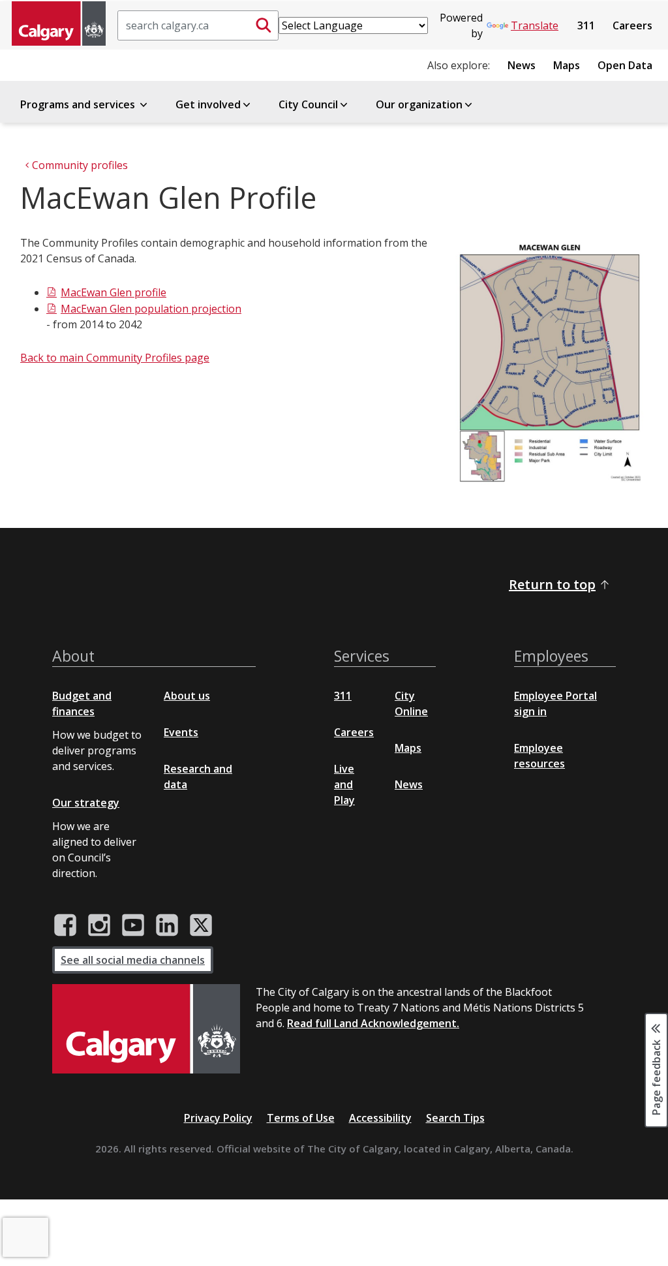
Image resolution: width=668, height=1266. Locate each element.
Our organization (419, 104)
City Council (308, 104)
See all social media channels (133, 960)
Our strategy (85, 802)
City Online (411, 703)
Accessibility (380, 1118)
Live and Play (344, 784)
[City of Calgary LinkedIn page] (167, 925)
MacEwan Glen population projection (151, 308)
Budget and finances (82, 703)
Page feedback (656, 1077)
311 (586, 25)
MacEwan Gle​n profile (113, 292)
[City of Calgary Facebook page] (65, 925)
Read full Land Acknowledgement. (373, 1023)
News (522, 65)
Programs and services (79, 104)
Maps (566, 65)
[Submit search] (263, 25)
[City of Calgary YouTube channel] (133, 925)
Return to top (552, 584)
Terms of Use (301, 1118)
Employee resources (539, 756)
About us (187, 695)
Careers (632, 25)
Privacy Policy (218, 1118)
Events (181, 732)
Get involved (208, 104)
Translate (534, 25)
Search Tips (455, 1118)
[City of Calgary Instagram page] (99, 925)
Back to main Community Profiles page (114, 357)
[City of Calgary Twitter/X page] (201, 925)
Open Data (625, 65)
